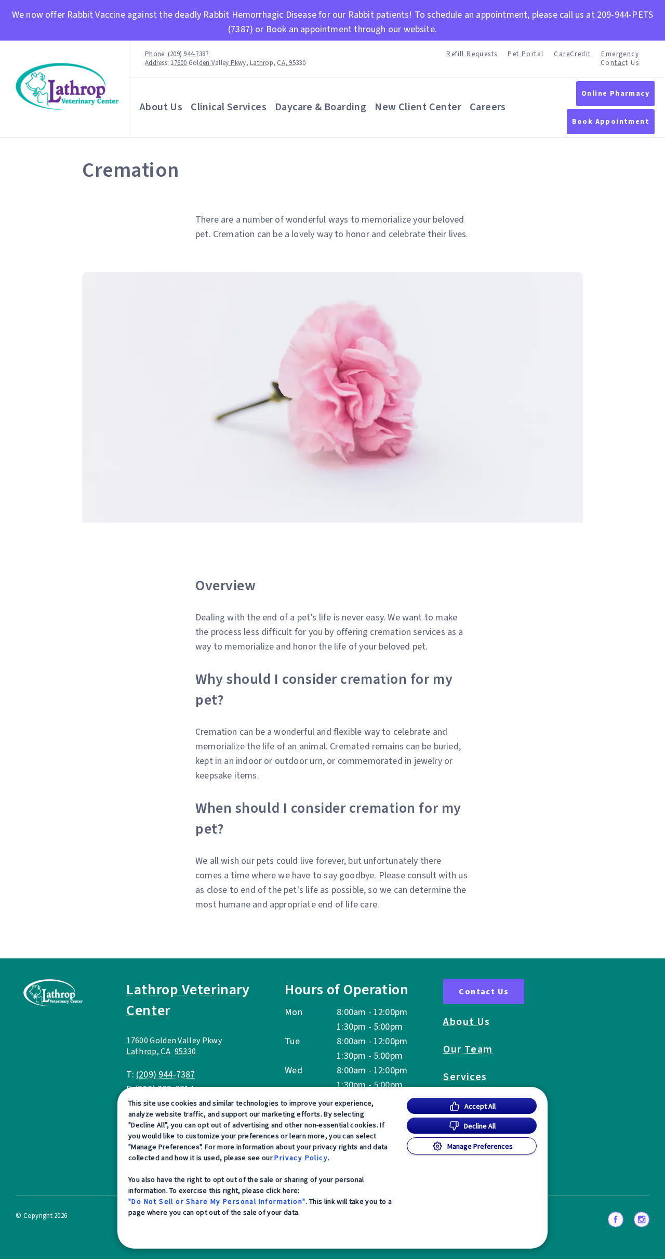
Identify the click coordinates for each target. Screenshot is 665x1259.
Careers (488, 107)
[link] (67, 86)
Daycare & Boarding (320, 107)
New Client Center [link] (418, 107)
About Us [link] (466, 1022)
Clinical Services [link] (229, 107)
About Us (161, 107)
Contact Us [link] (620, 63)
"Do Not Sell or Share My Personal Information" (216, 1201)
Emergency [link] (620, 54)
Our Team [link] (468, 1049)
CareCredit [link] (572, 54)
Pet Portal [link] (525, 54)
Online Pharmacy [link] (615, 93)
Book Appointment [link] (610, 121)
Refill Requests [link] (471, 54)
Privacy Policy (301, 1157)
